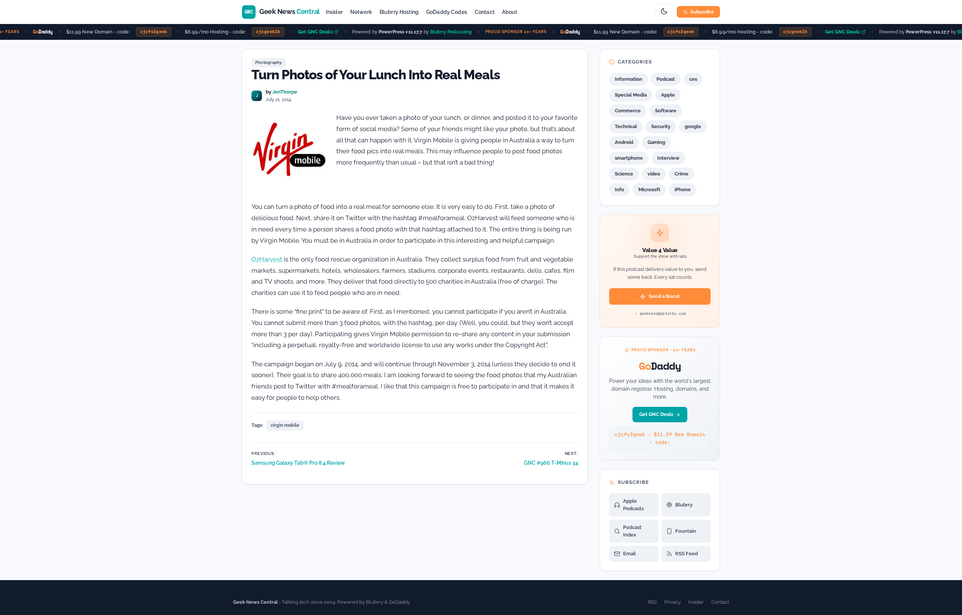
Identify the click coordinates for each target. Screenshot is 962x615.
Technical (626, 126)
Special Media (631, 95)
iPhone (683, 189)
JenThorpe (284, 92)
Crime (681, 174)
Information (628, 79)
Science (624, 174)
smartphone (629, 158)
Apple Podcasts (633, 504)
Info (619, 189)
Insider (334, 12)
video (653, 174)
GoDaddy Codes (446, 12)
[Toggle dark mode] (664, 12)
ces (693, 79)
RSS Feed (686, 553)
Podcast (665, 79)
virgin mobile (285, 425)
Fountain (685, 531)
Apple (668, 95)
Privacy (672, 602)
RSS (652, 602)
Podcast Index (632, 531)
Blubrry (684, 505)
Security (660, 126)
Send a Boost (664, 296)
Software (665, 110)
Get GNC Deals (309, 32)
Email (629, 553)
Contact (485, 12)
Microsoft (649, 189)
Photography (268, 62)
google (693, 126)
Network (361, 12)
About (509, 12)
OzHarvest (266, 259)
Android (624, 142)
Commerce (628, 110)
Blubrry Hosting (399, 12)
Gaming (656, 142)
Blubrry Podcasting (445, 31)
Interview (668, 158)
